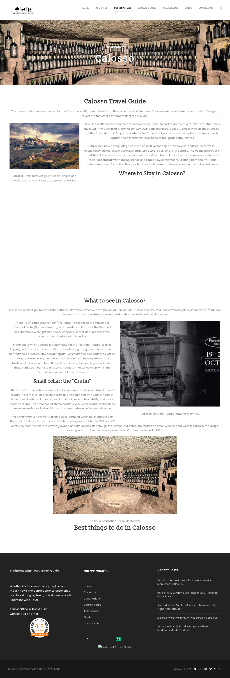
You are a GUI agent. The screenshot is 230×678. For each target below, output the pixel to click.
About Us (102, 7)
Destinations (123, 7)
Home (85, 7)
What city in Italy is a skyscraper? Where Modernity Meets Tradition (182, 628)
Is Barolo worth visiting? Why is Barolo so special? (187, 617)
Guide (188, 7)
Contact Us (206, 7)
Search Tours (147, 7)
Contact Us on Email (24, 614)
